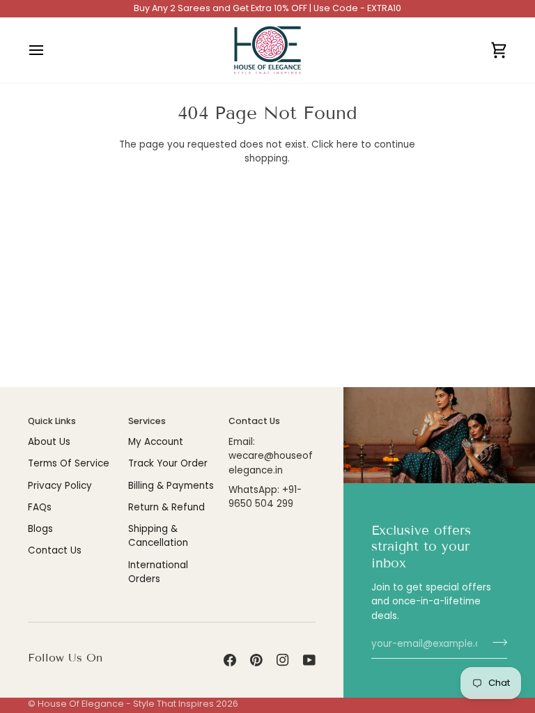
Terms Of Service (68, 463)
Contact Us (55, 550)
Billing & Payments (171, 485)
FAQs (40, 507)
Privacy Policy (60, 485)
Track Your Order (168, 463)
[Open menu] (49, 50)
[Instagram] (283, 660)
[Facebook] (230, 660)
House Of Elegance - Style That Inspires (126, 704)
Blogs (40, 528)
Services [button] (147, 421)
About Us (49, 441)
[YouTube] (309, 660)
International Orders (158, 572)
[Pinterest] (256, 660)
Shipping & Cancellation (158, 535)
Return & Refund (166, 507)
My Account (155, 441)
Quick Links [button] (52, 421)
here (347, 144)
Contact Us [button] (254, 421)
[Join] (495, 643)
